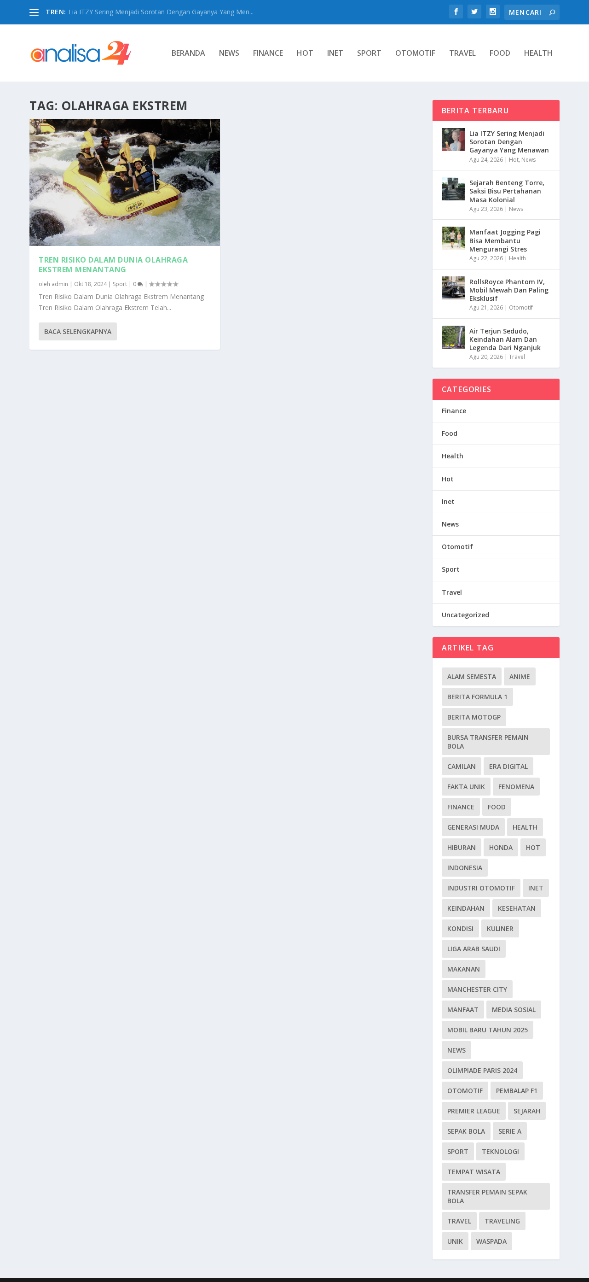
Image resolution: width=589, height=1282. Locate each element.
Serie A (509, 1131)
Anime (519, 676)
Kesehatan (517, 908)
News (229, 53)
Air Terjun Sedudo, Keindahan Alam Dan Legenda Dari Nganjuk (505, 339)
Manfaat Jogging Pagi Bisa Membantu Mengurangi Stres (505, 240)
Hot (305, 53)
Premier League (473, 1110)
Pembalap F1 (516, 1090)
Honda (501, 847)
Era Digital (508, 766)
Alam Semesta (471, 676)
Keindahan (466, 908)
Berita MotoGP (474, 717)
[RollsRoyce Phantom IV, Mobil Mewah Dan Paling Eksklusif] (453, 287)
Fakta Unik (466, 786)
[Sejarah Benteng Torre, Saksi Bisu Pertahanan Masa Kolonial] (453, 188)
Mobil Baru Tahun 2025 (487, 1029)
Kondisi (460, 928)
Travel (462, 53)
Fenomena (516, 786)
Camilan (461, 766)
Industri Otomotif (481, 888)
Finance (268, 53)
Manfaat (463, 1009)
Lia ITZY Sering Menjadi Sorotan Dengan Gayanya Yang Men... (161, 11)
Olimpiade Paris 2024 (482, 1070)
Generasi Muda (473, 827)
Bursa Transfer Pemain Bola (488, 741)
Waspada (491, 1241)
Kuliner (500, 928)
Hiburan (461, 847)
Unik (455, 1241)
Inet (335, 53)
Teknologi (500, 1151)
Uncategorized (465, 614)
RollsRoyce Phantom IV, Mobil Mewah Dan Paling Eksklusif (509, 290)
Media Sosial (514, 1009)
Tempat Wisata (473, 1171)
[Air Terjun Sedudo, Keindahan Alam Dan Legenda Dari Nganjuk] (453, 337)
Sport (369, 53)
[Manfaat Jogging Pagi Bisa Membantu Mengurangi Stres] (453, 238)
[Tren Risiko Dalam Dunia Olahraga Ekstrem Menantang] (124, 182)
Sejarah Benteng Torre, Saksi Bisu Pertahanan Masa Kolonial (506, 191)
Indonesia (464, 867)
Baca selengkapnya (77, 331)
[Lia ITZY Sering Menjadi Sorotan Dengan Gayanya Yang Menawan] (453, 139)
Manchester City (477, 989)
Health (538, 53)
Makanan (463, 969)
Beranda (188, 53)
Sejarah (527, 1110)
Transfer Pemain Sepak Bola (487, 1196)
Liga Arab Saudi (473, 948)
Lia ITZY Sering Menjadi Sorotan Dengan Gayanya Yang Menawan (509, 141)
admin (60, 284)
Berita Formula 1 (477, 696)
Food (500, 53)
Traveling (502, 1221)
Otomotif (415, 53)
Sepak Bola (466, 1131)
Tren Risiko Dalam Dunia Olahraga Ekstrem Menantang (113, 265)
